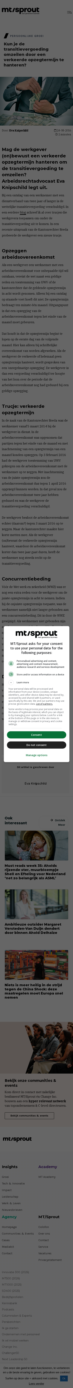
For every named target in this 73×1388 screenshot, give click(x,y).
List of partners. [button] (44, 703)
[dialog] (36, 694)
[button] (36, 682)
